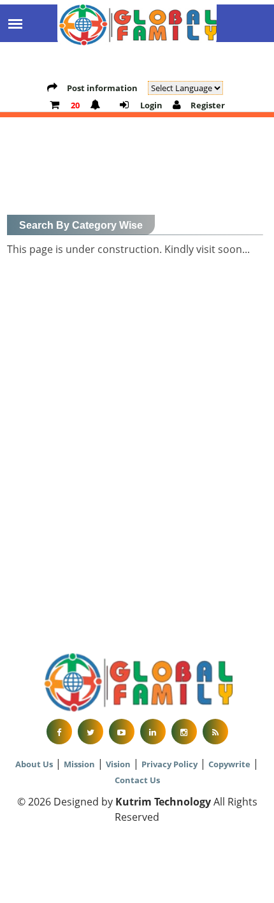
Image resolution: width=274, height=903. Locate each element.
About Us (34, 764)
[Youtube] (121, 731)
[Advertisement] (137, 503)
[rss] (215, 731)
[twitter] (90, 731)
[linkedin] (153, 731)
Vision (118, 764)
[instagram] (184, 731)
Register (208, 105)
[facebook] (59, 731)
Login (150, 105)
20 (74, 105)
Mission (79, 764)
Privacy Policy (169, 764)
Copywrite (229, 764)
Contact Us (137, 780)
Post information (102, 88)
